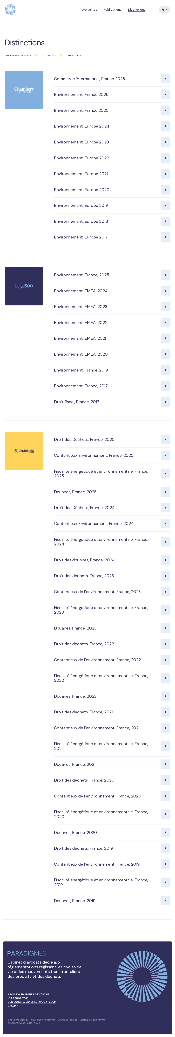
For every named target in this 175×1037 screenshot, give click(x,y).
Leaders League (74, 55)
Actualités (89, 10)
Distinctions (136, 10)
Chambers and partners (18, 55)
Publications (112, 10)
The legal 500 (48, 55)
